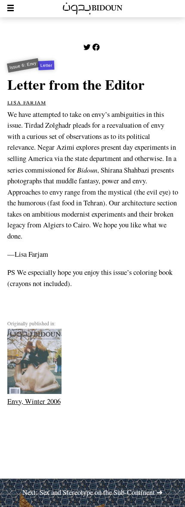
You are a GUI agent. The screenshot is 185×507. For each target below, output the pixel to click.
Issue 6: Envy (23, 65)
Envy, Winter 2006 (34, 401)
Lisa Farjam (26, 102)
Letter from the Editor (76, 84)
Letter (46, 65)
